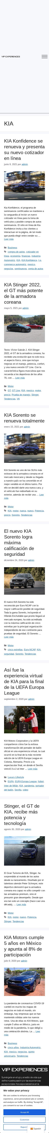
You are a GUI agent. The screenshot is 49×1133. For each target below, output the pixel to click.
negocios (8, 268)
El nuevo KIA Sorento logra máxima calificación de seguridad (19, 542)
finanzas (26, 256)
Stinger (35, 394)
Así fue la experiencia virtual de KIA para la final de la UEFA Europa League (24, 681)
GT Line (16, 390)
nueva (23, 511)
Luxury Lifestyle (16, 777)
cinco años (13, 1047)
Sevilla (18, 790)
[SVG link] (10, 56)
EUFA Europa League (26, 781)
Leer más (9, 239)
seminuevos (21, 268)
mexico (31, 264)
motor (38, 390)
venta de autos (35, 268)
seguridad (9, 654)
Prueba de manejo (21, 394)
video (25, 790)
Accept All (24, 1112)
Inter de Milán (11, 785)
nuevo (30, 511)
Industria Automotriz (30, 1047)
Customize (24, 1120)
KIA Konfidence (29, 260)
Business (12, 247)
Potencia (39, 511)
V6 (18, 399)
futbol (41, 781)
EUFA (11, 781)
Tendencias (10, 399)
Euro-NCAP (30, 649)
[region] (24, 1109)
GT (9, 390)
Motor (11, 386)
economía (15, 256)
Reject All (24, 1127)
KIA (18, 260)
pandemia (29, 785)
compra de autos (16, 251)
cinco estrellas (15, 649)
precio (7, 394)
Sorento (16, 515)
